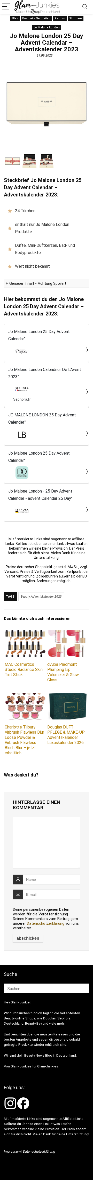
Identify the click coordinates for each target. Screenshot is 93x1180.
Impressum (12, 1151)
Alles (14, 18)
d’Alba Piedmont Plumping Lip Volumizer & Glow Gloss (63, 672)
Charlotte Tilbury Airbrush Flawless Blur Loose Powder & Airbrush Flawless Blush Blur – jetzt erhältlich (24, 740)
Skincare (75, 18)
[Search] (85, 7)
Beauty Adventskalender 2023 (41, 596)
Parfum (60, 18)
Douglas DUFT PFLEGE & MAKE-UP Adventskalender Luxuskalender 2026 (66, 735)
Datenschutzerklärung (45, 923)
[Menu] (6, 7)
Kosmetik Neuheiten (36, 18)
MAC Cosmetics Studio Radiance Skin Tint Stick (24, 669)
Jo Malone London (46, 27)
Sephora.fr (22, 399)
